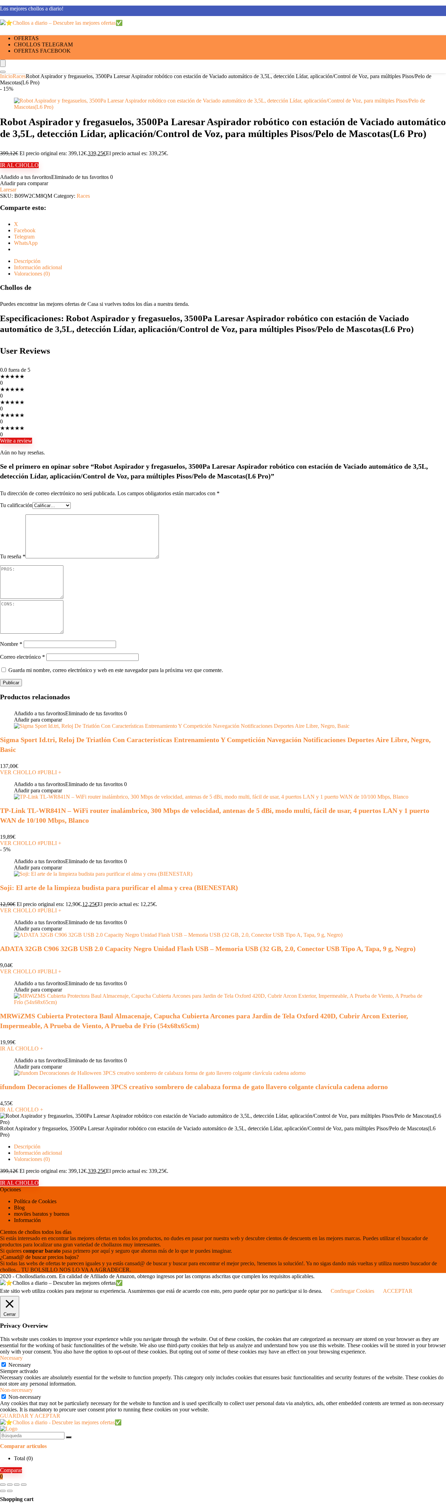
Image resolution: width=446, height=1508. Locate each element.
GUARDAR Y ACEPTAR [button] (30, 1416)
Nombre (11, 644)
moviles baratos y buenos (41, 1214)
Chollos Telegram (43, 44)
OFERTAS (26, 38)
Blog (19, 1208)
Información (27, 1220)
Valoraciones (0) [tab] (32, 274)
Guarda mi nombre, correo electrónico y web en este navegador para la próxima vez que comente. (115, 670)
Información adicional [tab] (38, 267)
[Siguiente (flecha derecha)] (10, 1491)
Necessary (19, 1365)
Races (19, 76)
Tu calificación (16, 505)
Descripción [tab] (27, 261)
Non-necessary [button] (16, 1390)
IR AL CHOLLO (19, 165)
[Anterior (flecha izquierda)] (3, 1491)
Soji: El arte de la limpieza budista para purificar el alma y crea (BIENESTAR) (119, 887)
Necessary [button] (11, 1358)
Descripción (27, 1146)
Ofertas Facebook (42, 51)
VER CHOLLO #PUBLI (30, 772)
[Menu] (3, 63)
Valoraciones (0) (32, 1159)
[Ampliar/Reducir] (3, 1485)
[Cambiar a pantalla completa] (10, 1485)
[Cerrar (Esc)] (23, 1485)
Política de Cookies (35, 1201)
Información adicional (38, 1153)
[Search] (3, 72)
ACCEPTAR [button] (398, 1291)
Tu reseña (12, 556)
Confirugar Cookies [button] (352, 1291)
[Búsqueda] (68, 1437)
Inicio (6, 76)
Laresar (8, 190)
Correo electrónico (22, 657)
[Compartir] (17, 1485)
